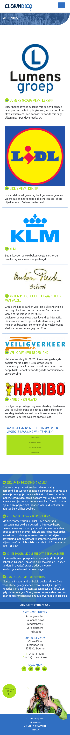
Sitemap (35, 729)
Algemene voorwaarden (35, 726)
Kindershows (35, 623)
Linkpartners (35, 722)
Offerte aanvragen (35, 452)
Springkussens (35, 627)
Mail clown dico (35, 437)
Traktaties (35, 631)
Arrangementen (35, 616)
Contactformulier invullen (35, 447)
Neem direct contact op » (35, 605)
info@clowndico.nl (36, 657)
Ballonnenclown (35, 620)
